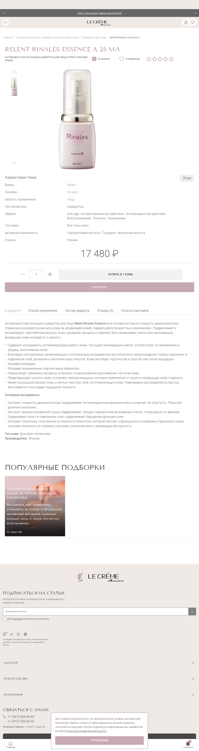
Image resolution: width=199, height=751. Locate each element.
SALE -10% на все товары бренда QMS (99, 13)
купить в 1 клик (120, 274)
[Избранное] (193, 22)
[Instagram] (4, 634)
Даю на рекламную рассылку (28, 619)
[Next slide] (195, 13)
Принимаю (99, 740)
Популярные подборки (55, 467)
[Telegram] (11, 634)
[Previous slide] (3, 13)
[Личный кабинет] (185, 22)
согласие (17, 619)
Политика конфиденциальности (86, 731)
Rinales (72, 192)
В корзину (99, 287)
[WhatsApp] (18, 634)
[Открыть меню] (5, 22)
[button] (14, 69)
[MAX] (25, 634)
